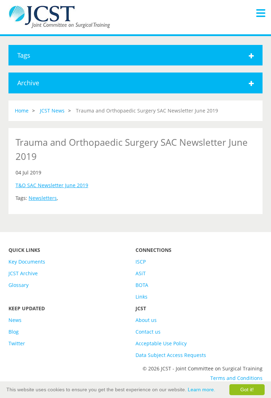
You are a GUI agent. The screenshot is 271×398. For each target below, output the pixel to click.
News (15, 320)
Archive (28, 83)
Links (141, 296)
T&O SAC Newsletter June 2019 (52, 185)
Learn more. (201, 389)
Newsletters (43, 198)
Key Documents (26, 261)
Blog (13, 331)
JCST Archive (23, 273)
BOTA (142, 285)
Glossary (18, 285)
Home (22, 110)
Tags (23, 55)
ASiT (141, 273)
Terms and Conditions (236, 378)
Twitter (16, 343)
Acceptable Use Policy (161, 343)
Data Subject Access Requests (171, 355)
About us (146, 320)
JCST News (52, 110)
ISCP (141, 261)
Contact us (148, 331)
